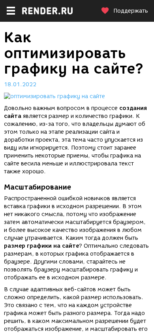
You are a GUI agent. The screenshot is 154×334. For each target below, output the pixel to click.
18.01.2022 (20, 84)
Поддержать (130, 11)
